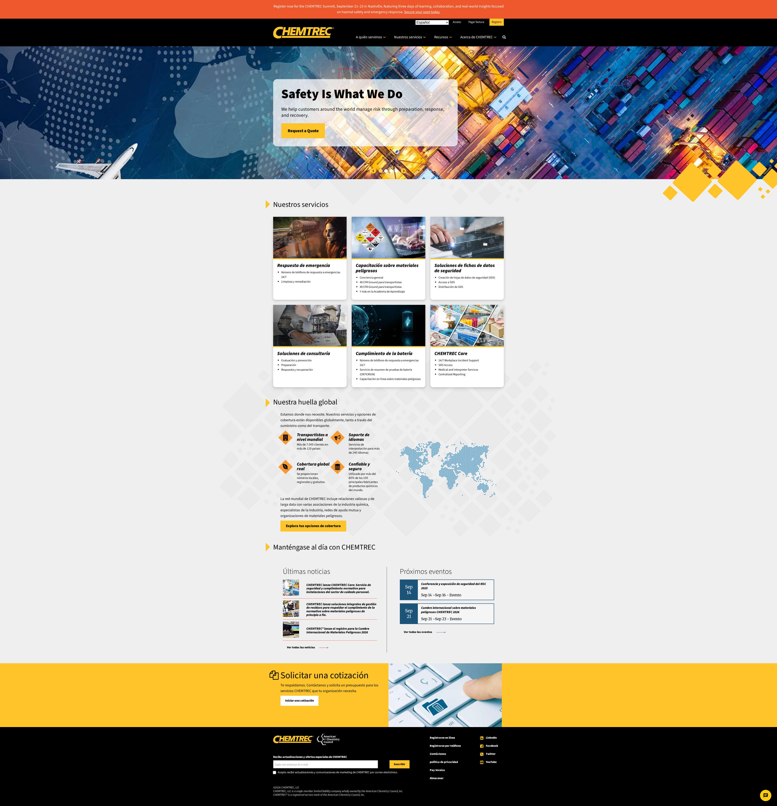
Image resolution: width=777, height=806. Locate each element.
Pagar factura (476, 22)
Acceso (457, 22)
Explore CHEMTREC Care (310, 141)
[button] (373, 170)
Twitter (491, 754)
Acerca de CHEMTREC (476, 37)
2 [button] (386, 171)
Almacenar (437, 778)
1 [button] (381, 171)
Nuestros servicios (408, 37)
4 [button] (396, 171)
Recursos (441, 37)
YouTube (491, 762)
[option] (388, 112)
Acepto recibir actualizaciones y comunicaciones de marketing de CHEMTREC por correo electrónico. (338, 772)
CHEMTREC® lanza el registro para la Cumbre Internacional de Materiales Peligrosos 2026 (337, 630)
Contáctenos (438, 754)
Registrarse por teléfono (445, 746)
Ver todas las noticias (301, 647)
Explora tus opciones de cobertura (313, 525)
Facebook (492, 746)
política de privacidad (444, 762)
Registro (497, 22)
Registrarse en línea (442, 738)
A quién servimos (369, 37)
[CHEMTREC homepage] (303, 37)
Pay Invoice (437, 770)
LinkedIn (491, 738)
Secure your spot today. (422, 12)
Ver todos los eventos (418, 632)
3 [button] (391, 171)
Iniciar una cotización (299, 701)
